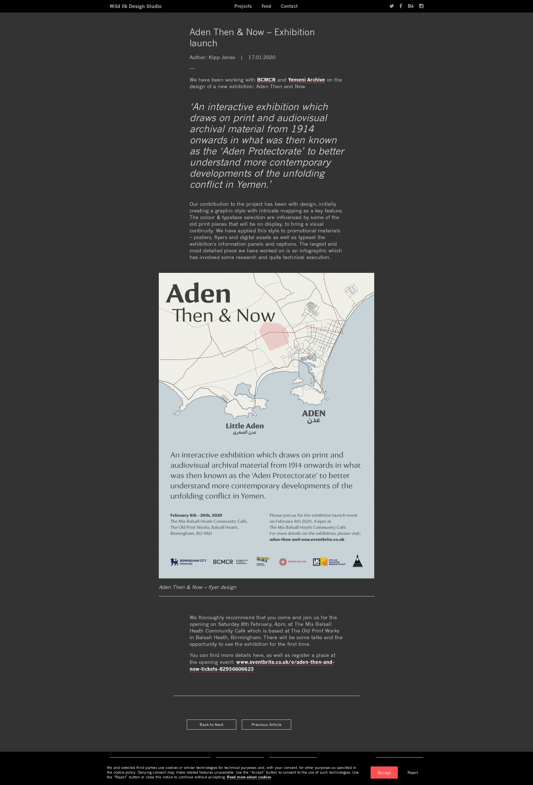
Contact (289, 6)
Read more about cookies (249, 777)
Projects (243, 6)
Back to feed (211, 724)
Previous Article (266, 724)
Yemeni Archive (306, 80)
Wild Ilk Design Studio (136, 6)
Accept (384, 772)
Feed (266, 6)
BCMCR (266, 80)
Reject (413, 772)
